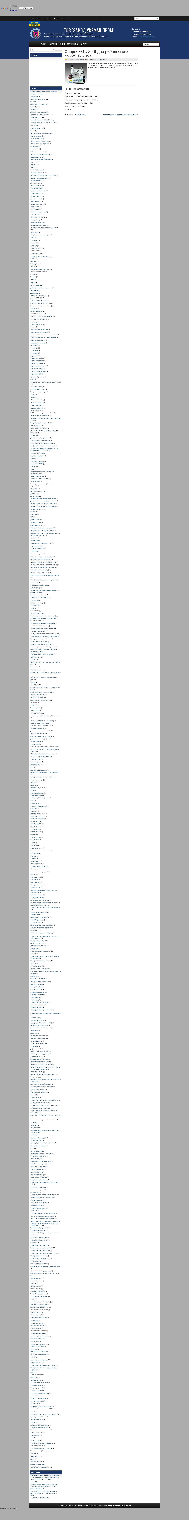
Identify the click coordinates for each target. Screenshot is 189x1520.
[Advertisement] (46, 70)
